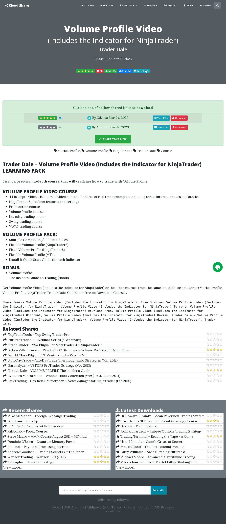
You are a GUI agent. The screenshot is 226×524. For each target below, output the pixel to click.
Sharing (151, 5)
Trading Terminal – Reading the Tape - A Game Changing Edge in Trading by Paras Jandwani (154, 436)
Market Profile (69, 151)
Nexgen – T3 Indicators (138, 426)
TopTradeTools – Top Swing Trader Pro (38, 334)
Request (171, 5)
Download (180, 117)
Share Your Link (114, 139)
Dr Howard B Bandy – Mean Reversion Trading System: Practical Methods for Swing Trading (160, 416)
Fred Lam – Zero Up (22, 421)
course (53, 181)
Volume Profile (96, 151)
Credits (130, 507)
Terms (116, 507)
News (189, 5)
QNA (105, 507)
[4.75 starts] (85, 71)
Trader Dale (113, 49)
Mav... (103, 59)
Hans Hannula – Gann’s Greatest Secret (151, 441)
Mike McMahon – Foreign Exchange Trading (41, 416)
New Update (129, 5)
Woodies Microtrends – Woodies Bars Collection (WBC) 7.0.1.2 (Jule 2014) (63, 376)
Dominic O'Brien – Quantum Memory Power (41, 441)
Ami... (100, 127)
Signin (206, 5)
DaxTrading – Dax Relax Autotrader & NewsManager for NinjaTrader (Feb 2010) (69, 381)
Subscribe (159, 490)
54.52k (112, 71)
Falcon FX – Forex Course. (27, 431)
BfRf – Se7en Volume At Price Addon (35, 426)
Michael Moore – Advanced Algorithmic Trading (157, 457)
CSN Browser (164, 507)
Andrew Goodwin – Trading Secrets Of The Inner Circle (43, 452)
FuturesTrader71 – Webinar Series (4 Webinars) (44, 340)
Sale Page (142, 71)
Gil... (100, 117)
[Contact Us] (218, 267)
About (56, 507)
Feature (107, 5)
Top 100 (88, 5)
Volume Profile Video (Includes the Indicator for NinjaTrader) (56, 288)
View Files (162, 117)
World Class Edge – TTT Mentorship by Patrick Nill (47, 355)
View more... (12, 467)
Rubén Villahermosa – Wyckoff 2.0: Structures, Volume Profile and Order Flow (68, 350)
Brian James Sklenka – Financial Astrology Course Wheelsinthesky (157, 421)
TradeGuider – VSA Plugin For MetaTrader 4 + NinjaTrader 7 (54, 345)
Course (166, 151)
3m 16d (126, 71)
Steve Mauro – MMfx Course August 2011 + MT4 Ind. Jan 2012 (45, 436)
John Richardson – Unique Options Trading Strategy (161, 431)
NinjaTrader (122, 151)
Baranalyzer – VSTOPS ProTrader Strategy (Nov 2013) (49, 365)
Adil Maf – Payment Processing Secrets (37, 447)
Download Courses (111, 293)
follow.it (123, 500)
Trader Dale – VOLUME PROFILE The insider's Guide (48, 370)
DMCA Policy (74, 507)
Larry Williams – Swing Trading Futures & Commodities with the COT (150, 452)
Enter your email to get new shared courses (87, 490)
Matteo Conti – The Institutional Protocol (152, 447)
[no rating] (47, 127)
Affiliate (93, 507)
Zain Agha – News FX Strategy (30, 462)
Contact (144, 507)
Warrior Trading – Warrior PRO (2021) (36, 457)
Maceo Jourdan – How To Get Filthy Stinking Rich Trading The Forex (156, 462)
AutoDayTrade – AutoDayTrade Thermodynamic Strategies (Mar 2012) (62, 360)
